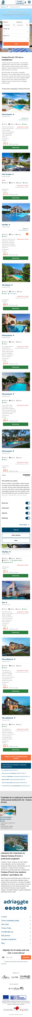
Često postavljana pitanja (10, 921)
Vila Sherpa (6, 285)
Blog (3, 943)
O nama (4, 917)
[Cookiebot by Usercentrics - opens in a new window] (23, 475)
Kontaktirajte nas (7, 932)
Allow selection (16, 535)
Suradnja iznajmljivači (20, 2)
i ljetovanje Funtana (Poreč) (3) (13, 779)
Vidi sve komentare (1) (23, 119)
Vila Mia (5, 225)
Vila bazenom (7, 114)
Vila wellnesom (7, 659)
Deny (16, 540)
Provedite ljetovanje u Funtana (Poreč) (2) (16, 785)
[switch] (27, 508)
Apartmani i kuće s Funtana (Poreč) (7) (14, 773)
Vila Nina (5, 552)
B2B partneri (5, 936)
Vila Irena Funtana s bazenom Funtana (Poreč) (6, 819)
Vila (3, 603)
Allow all (16, 529)
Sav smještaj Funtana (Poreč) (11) (10, 770)
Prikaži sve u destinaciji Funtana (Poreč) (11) (16, 776)
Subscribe (26, 957)
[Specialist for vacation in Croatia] (16, 902)
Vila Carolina (6, 174)
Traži (16, 43)
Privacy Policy (6, 928)
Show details (23, 524)
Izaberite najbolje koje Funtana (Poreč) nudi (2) (14, 782)
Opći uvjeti (5, 924)
